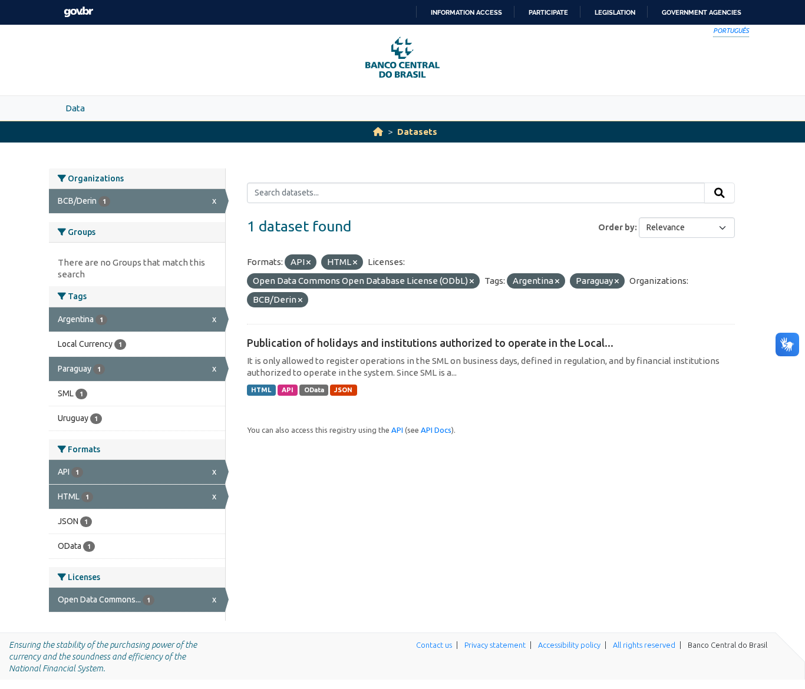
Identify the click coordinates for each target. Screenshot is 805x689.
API (287, 389)
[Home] (378, 132)
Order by (616, 227)
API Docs (436, 430)
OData (314, 389)
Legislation (615, 12)
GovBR (78, 12)
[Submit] (719, 193)
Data (75, 108)
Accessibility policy (569, 645)
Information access (466, 12)
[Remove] (308, 262)
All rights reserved (644, 645)
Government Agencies (701, 12)
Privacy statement (495, 645)
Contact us (434, 645)
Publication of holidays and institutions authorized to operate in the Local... (430, 343)
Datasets (417, 132)
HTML (261, 389)
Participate (548, 12)
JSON (343, 389)
